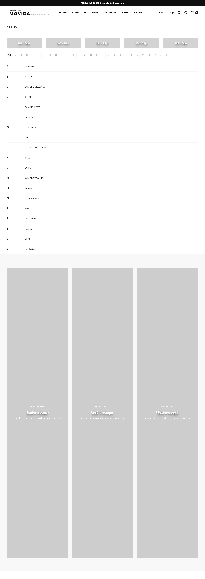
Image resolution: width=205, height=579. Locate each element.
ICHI (26, 137)
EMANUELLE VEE (32, 107)
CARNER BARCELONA (35, 86)
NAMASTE (29, 188)
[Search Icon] (179, 12)
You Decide (30, 249)
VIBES (27, 239)
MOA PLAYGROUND (34, 178)
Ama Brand (30, 66)
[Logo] (30, 12)
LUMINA (28, 167)
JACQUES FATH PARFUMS (36, 147)
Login (171, 12)
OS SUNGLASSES (32, 198)
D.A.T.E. (28, 97)
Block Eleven (30, 76)
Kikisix (27, 157)
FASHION (29, 117)
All (10, 55)
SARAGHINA (30, 218)
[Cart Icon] (192, 12)
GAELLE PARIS (31, 127)
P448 (27, 208)
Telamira (28, 228)
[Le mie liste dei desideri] (185, 12)
